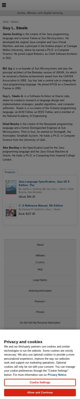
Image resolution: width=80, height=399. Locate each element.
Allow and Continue (40, 392)
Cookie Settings (40, 382)
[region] (40, 364)
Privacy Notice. (57, 374)
